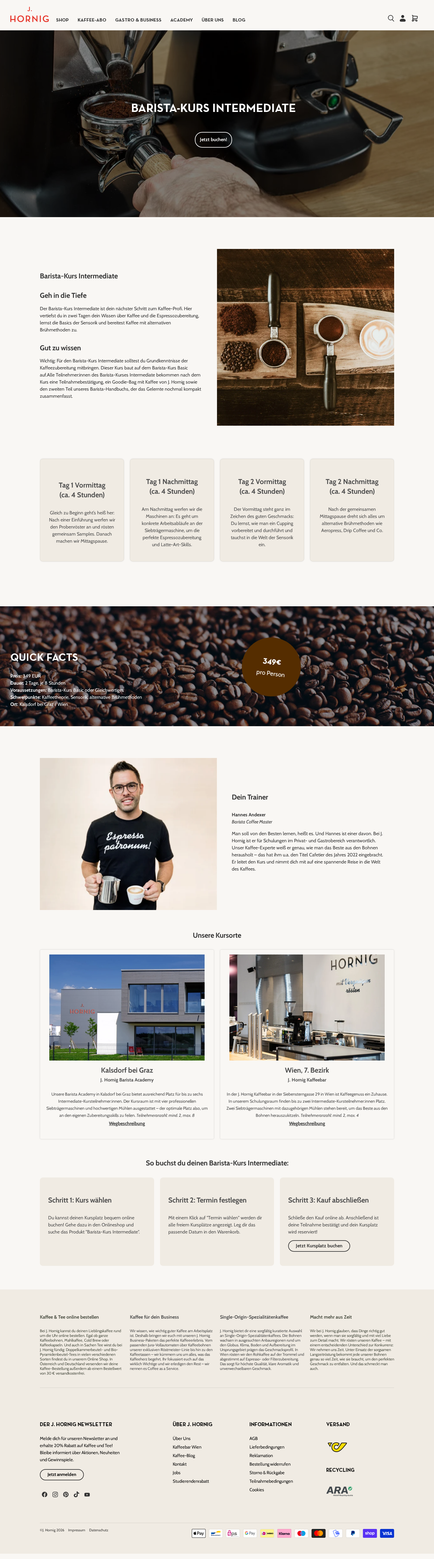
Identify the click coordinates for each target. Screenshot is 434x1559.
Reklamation (261, 1455)
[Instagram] (54, 1494)
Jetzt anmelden (62, 1474)
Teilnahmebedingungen (271, 1481)
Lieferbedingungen (266, 1447)
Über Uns (181, 1438)
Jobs (176, 1472)
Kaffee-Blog (184, 1455)
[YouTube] (86, 1494)
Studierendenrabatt (191, 1481)
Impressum (77, 1530)
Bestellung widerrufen (270, 1464)
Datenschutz (98, 1530)
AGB (253, 1438)
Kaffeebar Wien (187, 1447)
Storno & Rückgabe (267, 1472)
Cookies (256, 1489)
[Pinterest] (65, 1494)
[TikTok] (76, 1494)
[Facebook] (44, 1494)
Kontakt (180, 1464)
